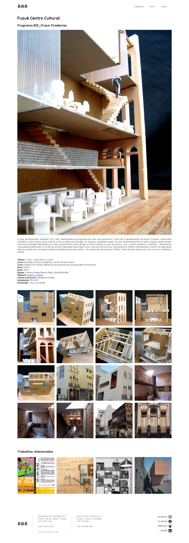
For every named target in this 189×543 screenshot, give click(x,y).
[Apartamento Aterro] (114, 475)
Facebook (163, 521)
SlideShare (162, 526)
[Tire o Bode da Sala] (36, 475)
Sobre (164, 6)
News (152, 6)
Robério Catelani (35, 275)
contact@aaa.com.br (48, 531)
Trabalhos (139, 6)
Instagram (163, 516)
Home (22, 6)
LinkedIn (164, 530)
